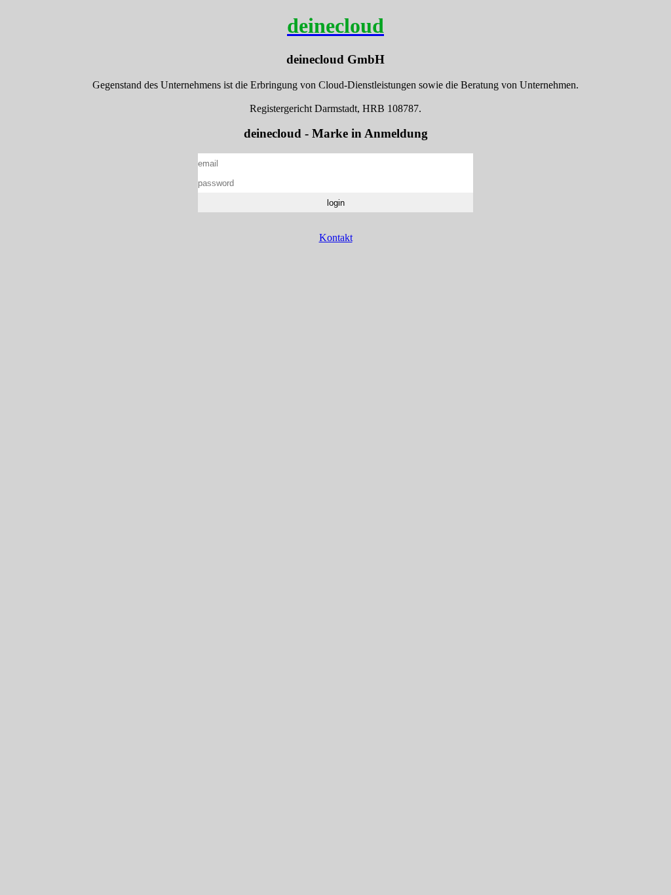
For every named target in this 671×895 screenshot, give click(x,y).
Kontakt (336, 237)
